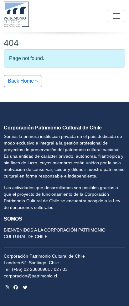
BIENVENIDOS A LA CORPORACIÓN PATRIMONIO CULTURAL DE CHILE (55, 233)
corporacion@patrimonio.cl (30, 275)
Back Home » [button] (23, 81)
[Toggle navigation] (116, 16)
